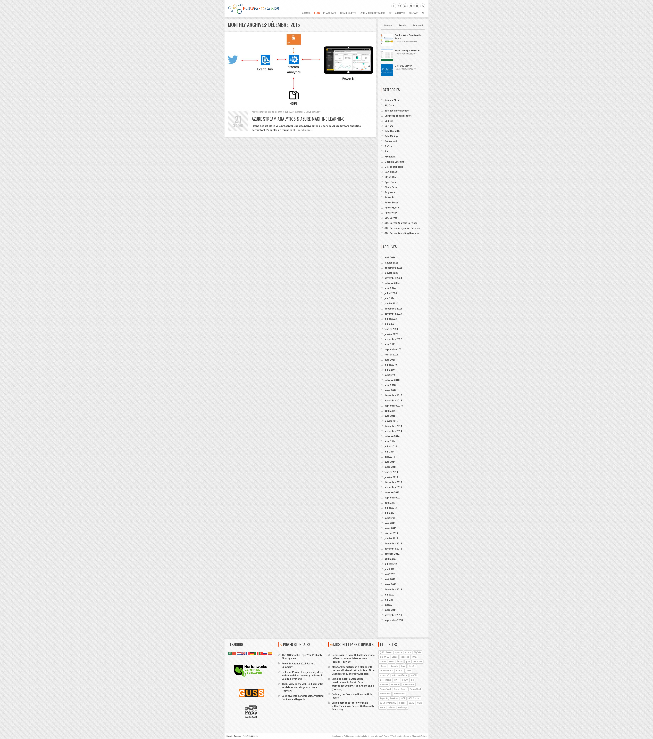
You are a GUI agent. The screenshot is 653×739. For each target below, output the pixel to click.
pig (412, 680)
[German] (252, 653)
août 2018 (390, 385)
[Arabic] (230, 653)
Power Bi (395, 684)
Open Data (390, 182)
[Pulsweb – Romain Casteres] (253, 8)
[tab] (388, 25)
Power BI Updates (296, 644)
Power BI (389, 197)
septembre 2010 (393, 620)
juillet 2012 (390, 564)
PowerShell (415, 689)
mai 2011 (389, 604)
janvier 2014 (391, 477)
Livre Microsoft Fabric (372, 13)
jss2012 (399, 671)
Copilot (388, 121)
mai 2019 (389, 375)
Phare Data (329, 13)
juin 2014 (389, 451)
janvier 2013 (391, 538)
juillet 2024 (390, 293)
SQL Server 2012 (388, 703)
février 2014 (391, 472)
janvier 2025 (391, 273)
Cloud (394, 657)
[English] (243, 653)
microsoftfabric (399, 675)
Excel (391, 661)
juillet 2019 (390, 364)
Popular (403, 25)
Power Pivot (391, 202)
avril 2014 (389, 461)
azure (408, 652)
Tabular (391, 707)
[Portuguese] (261, 653)
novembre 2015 (393, 400)
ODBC (405, 680)
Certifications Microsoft (398, 115)
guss (408, 661)
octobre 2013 (391, 492)
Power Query (391, 207)
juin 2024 (389, 298)
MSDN (414, 675)
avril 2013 (389, 523)
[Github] (399, 5)
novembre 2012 (393, 548)
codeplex (404, 657)
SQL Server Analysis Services (400, 223)
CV (390, 13)
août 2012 (390, 559)
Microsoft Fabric (393, 166)
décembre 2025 (393, 267)
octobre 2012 (391, 553)
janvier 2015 (391, 421)
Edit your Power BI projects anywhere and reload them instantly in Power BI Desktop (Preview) (302, 675)
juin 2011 (389, 599)
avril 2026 (389, 257)
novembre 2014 (393, 431)
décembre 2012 (393, 543)
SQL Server (390, 218)
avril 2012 (389, 579)
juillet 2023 (390, 318)
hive (403, 666)
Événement (390, 141)
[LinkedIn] (405, 5)
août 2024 (390, 288)
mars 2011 (390, 610)
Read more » (305, 130)
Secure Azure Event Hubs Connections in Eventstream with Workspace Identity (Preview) (353, 658)
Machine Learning (394, 161)
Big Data (278, 112)
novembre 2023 (393, 313)
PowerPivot (385, 689)
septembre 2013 (393, 497)
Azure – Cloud (392, 100)
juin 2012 (389, 569)
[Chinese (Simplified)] (234, 653)
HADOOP (417, 661)
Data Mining (391, 136)
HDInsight (390, 156)
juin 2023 (389, 324)
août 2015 (390, 410)
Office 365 (390, 177)
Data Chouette (348, 13)
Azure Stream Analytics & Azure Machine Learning (298, 118)
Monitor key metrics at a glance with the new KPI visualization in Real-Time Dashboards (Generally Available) (353, 670)
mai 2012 (389, 574)
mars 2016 (390, 390)
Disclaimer (336, 736)
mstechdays (385, 680)
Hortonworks (386, 671)
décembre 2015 (393, 395)
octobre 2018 (391, 380)
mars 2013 (390, 528)
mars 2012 (390, 584)
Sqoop (402, 703)
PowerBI (384, 684)
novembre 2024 (393, 278)
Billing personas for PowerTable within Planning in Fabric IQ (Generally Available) (353, 706)
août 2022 (390, 344)
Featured (418, 25)
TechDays (402, 707)
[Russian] (265, 653)
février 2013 (391, 533)
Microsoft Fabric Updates (353, 644)
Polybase (389, 192)
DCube (383, 661)
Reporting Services (389, 698)
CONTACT (413, 13)
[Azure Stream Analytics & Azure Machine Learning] (300, 69)
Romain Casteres (295, 112)
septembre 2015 (393, 405)
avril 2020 (389, 359)
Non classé (390, 172)
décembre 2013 (393, 482)
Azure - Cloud (267, 112)
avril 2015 (389, 416)
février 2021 (391, 354)
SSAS (411, 703)
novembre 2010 (393, 615)
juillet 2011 (390, 594)
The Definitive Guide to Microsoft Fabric (408, 736)
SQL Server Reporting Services (401, 233)
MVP (396, 680)
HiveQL (412, 666)
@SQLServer (386, 652)
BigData (417, 652)
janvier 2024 (391, 303)
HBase (383, 666)
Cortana (389, 126)
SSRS (382, 707)
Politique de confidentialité (355, 736)
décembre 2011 (393, 589)
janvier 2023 (391, 334)
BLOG (317, 13)
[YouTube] (416, 5)
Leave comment (313, 112)
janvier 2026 (391, 262)
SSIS (419, 703)
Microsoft (384, 675)
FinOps (388, 146)
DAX (414, 657)
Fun (386, 151)
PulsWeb (247, 736)
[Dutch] (239, 653)
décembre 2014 (393, 426)
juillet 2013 (390, 507)
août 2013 (390, 502)
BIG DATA (384, 657)
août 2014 (390, 441)
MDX (408, 671)
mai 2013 (389, 518)
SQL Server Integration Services (402, 228)
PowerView (385, 694)
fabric (400, 661)
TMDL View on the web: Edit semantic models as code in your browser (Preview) (302, 687)
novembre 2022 (393, 339)
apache (398, 652)
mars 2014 (390, 467)
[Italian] (256, 653)
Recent (388, 25)
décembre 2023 (393, 308)
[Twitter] (411, 5)
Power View (390, 212)
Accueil (306, 13)
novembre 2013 (393, 487)
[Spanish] (270, 653)
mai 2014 (389, 456)
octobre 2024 (391, 283)
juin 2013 (389, 513)
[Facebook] (393, 5)
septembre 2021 (393, 349)
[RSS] (422, 5)
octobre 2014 (391, 436)
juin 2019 (389, 370)
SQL (403, 698)
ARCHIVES (400, 13)
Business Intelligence (396, 110)
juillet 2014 (390, 446)
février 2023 (391, 329)
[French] (248, 653)
